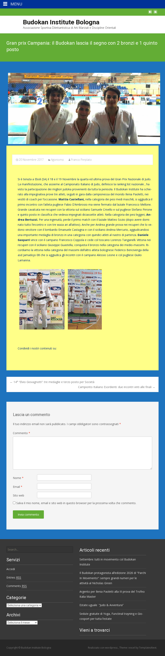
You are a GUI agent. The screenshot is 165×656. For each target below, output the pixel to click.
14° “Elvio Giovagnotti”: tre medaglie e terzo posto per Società (52, 382)
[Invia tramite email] (33, 354)
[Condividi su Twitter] (27, 354)
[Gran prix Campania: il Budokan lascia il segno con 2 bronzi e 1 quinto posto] (82, 108)
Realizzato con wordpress (103, 647)
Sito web (18, 495)
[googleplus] (155, 13)
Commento (21, 433)
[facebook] (150, 13)
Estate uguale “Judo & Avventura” (101, 605)
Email (17, 487)
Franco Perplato (81, 160)
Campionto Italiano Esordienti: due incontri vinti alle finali (116, 387)
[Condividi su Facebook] (20, 354)
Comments (16, 586)
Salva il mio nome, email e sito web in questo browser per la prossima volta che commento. (76, 503)
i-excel (132, 647)
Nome (18, 478)
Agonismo (57, 160)
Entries (13, 577)
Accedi (10, 569)
